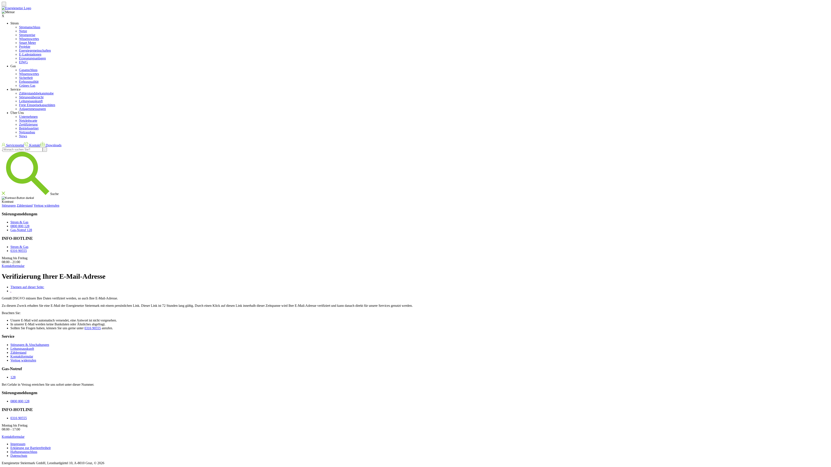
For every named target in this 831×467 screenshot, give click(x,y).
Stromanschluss (29, 27)
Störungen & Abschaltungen (29, 345)
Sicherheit (26, 78)
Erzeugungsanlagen (32, 58)
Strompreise (27, 35)
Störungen (9, 205)
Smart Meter (27, 43)
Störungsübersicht (31, 97)
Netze (23, 31)
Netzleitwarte (28, 120)
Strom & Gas (19, 222)
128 (13, 377)
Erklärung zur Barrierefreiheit (30, 448)
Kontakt (34, 145)
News (23, 136)
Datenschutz (18, 455)
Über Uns (17, 113)
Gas (13, 66)
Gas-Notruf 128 (21, 230)
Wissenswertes (29, 39)
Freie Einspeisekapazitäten (37, 105)
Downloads (53, 145)
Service (15, 89)
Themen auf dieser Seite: (27, 287)
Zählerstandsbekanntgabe (36, 93)
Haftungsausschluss (23, 452)
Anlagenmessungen (32, 109)
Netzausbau (27, 132)
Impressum (17, 444)
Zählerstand (25, 205)
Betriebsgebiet (29, 128)
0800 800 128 (19, 226)
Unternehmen (28, 116)
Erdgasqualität (29, 81)
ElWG (23, 62)
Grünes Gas (27, 85)
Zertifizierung (28, 124)
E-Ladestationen (30, 54)
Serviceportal (14, 145)
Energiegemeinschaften (35, 50)
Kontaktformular (21, 356)
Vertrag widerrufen (46, 205)
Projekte (24, 46)
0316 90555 (18, 251)
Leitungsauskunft (31, 101)
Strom (14, 23)
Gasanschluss (28, 70)
